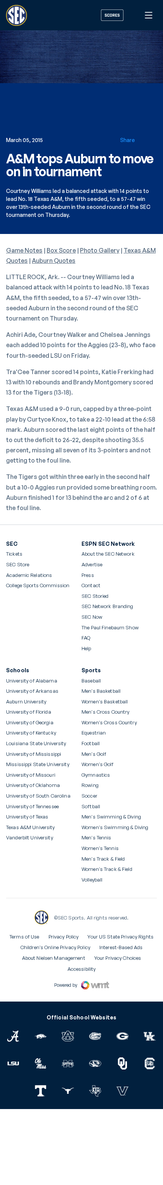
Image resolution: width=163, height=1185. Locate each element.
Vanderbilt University (29, 838)
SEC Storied (95, 596)
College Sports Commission (37, 586)
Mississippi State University (37, 764)
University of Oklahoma (33, 785)
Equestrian (94, 733)
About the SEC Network (108, 554)
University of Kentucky (31, 733)
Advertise (92, 565)
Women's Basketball (105, 702)
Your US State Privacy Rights (121, 937)
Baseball (91, 681)
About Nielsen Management (53, 958)
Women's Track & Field (107, 869)
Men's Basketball (101, 691)
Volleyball (92, 880)
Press (88, 575)
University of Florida (28, 712)
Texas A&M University (30, 827)
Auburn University (26, 702)
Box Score (61, 250)
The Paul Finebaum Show (110, 627)
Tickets (14, 554)
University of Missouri (30, 775)
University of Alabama (31, 681)
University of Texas (27, 817)
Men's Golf (94, 754)
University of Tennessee (32, 806)
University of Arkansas (32, 691)
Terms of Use (24, 937)
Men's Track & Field (103, 859)
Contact (91, 585)
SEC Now (92, 617)
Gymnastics (96, 775)
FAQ (86, 638)
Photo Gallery (99, 250)
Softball (91, 806)
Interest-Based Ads (121, 947)
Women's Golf (98, 764)
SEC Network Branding (107, 606)
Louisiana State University (36, 743)
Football (91, 743)
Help (86, 649)
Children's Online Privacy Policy (55, 947)
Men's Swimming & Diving (111, 817)
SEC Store (17, 564)
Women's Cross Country (109, 722)
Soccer (89, 796)
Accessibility (81, 969)
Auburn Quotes (53, 260)
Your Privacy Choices (117, 958)
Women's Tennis (100, 848)
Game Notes (24, 250)
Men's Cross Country (105, 712)
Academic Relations (29, 575)
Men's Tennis (96, 838)
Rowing (90, 785)
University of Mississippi (33, 754)
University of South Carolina (38, 796)
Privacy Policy (64, 937)
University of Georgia (29, 722)
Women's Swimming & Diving (115, 827)
